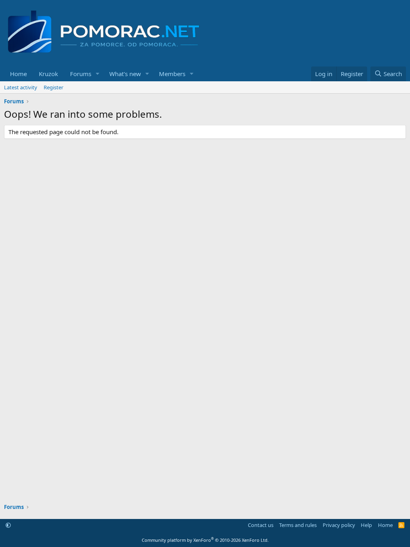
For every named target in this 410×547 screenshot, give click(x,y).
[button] (97, 73)
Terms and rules (298, 525)
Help (366, 525)
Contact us (260, 525)
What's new (125, 74)
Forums (80, 74)
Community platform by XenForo (205, 540)
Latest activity (20, 87)
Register (53, 87)
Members (172, 74)
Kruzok (48, 74)
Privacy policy (339, 525)
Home (18, 74)
